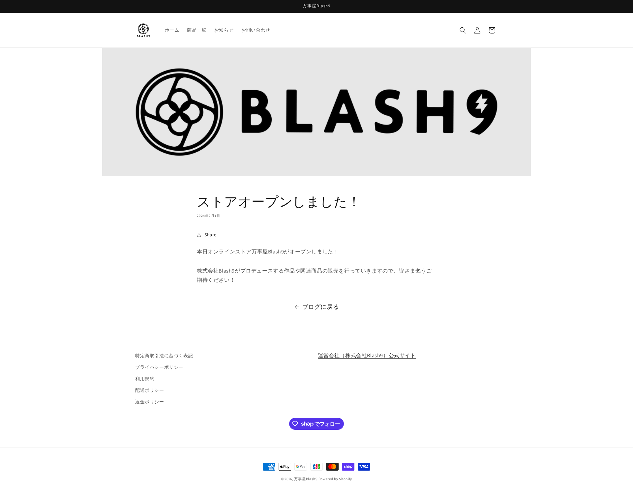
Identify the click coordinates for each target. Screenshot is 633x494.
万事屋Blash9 (305, 479)
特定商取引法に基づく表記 (164, 356)
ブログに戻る (320, 306)
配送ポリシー (149, 390)
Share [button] (210, 235)
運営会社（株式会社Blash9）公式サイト (367, 355)
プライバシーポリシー (159, 367)
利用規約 (144, 379)
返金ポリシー (149, 402)
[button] (463, 30)
